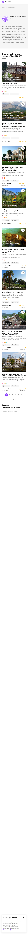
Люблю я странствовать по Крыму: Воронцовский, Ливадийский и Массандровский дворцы (12, 169)
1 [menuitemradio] (6, 395)
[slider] (22, 97)
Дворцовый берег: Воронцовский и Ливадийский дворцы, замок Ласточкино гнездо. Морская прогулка (13, 125)
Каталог (10, 6)
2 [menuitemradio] (9, 395)
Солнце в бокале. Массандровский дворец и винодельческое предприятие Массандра (12, 333)
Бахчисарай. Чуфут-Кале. (9, 83)
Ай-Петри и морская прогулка (11, 210)
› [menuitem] (24, 395)
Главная (3, 6)
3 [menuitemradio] (12, 395)
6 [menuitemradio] (21, 395)
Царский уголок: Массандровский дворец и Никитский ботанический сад (14, 374)
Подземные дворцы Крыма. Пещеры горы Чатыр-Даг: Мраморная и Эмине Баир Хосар (13, 251)
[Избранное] (23, 64)
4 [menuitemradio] (15, 395)
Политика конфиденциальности (11, 930)
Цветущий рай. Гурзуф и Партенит (12, 292)
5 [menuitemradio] (18, 395)
